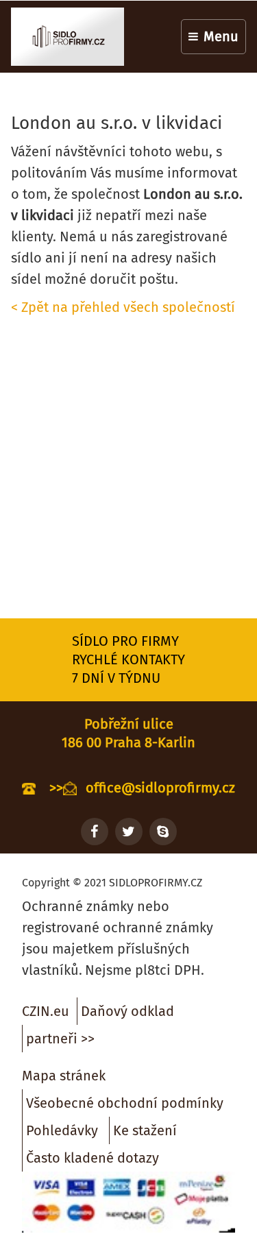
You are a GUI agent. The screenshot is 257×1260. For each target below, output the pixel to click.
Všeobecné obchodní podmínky (124, 1103)
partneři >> (60, 1038)
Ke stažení (145, 1130)
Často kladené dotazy (92, 1158)
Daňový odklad (127, 1011)
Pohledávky (62, 1130)
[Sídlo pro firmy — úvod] (67, 37)
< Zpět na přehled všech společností (123, 307)
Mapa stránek (64, 1075)
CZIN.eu (45, 1011)
